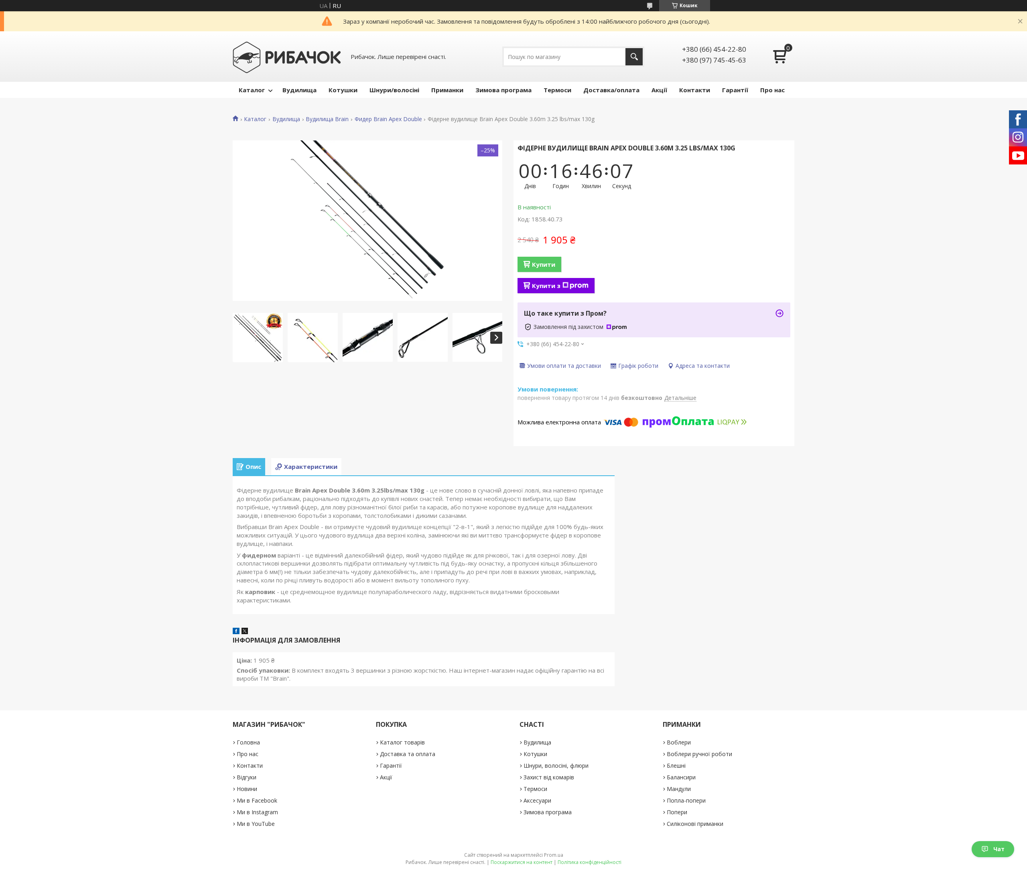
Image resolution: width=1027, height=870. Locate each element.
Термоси (557, 90)
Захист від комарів (549, 777)
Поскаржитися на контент (521, 862)
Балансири (681, 777)
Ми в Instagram (257, 812)
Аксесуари (537, 800)
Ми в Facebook (257, 800)
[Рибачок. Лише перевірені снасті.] (287, 56)
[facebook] (236, 632)
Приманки (447, 90)
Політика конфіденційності (589, 862)
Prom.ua (553, 855)
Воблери (679, 742)
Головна (248, 742)
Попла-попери (686, 800)
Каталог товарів (402, 742)
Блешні (676, 765)
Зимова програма (503, 90)
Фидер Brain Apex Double (388, 119)
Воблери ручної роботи (699, 754)
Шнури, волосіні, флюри (556, 765)
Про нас (772, 90)
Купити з (546, 286)
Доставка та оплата (407, 754)
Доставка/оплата (611, 90)
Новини (247, 789)
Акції (659, 90)
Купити (543, 264)
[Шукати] (634, 56)
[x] (245, 632)
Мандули (679, 789)
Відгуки (246, 777)
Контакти (694, 90)
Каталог (252, 90)
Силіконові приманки (695, 823)
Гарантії (735, 90)
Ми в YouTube (256, 823)
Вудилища (299, 90)
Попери (677, 812)
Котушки (343, 90)
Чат (999, 849)
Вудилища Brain (327, 119)
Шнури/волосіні (394, 90)
